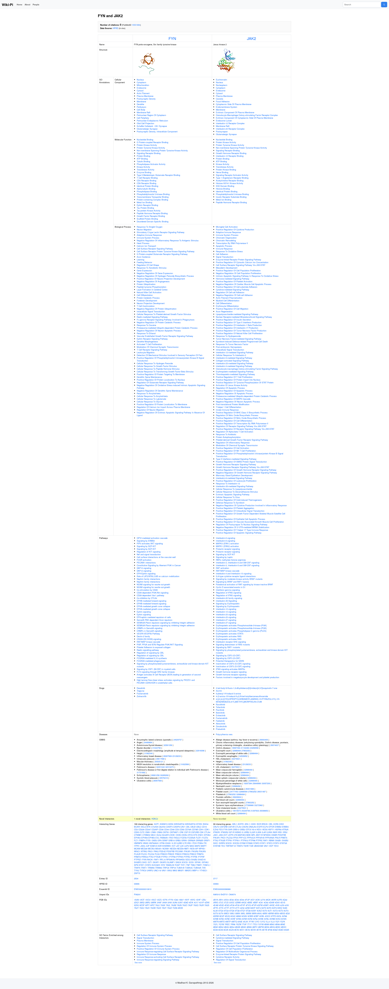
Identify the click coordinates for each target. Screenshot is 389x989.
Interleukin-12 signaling (226, 609)
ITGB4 (200, 843)
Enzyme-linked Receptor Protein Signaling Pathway (238, 259)
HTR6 (162, 843)
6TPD (273, 916)
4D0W (271, 902)
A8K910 (216, 894)
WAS (175, 870)
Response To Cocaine (146, 325)
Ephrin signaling (144, 611)
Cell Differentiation (145, 295)
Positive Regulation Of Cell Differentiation (234, 420)
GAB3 (154, 840)
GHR (230, 829)
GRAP (165, 840)
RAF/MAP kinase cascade (148, 641)
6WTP (228, 921)
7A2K (162, 905)
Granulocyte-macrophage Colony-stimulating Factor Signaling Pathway (247, 368)
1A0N (136, 899)
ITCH (194, 843)
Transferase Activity (145, 169)
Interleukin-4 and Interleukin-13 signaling (233, 573)
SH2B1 (278, 840)
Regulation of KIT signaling (148, 551)
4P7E (215, 907)
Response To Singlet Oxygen (149, 226)
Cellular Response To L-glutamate (151, 398)
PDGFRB (170, 851)
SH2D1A (202, 859)
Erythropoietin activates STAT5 (229, 633)
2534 (136, 878)
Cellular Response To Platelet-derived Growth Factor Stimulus (164, 314)
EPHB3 (151, 837)
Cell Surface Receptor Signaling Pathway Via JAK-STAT (240, 265)
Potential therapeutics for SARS (230, 660)
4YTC (221, 907)
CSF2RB (195, 832)
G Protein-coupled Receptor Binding (152, 142)
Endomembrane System (226, 106)
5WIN (254, 913)
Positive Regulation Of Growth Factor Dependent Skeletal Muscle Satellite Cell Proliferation (250, 515)
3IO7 (252, 899)
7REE (227, 924)
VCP (271, 845)
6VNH (244, 918)
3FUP (247, 899)
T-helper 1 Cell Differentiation (228, 407)
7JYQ (262, 921)
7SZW (238, 924)
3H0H (164, 902)
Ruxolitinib (220, 704)
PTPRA (179, 856)
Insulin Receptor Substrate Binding (231, 196)
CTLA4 (207, 832)
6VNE (227, 918)
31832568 (184, 764)
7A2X (158, 907)
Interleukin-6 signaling (225, 538)
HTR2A (285, 829)
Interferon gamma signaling (228, 589)
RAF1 (156, 859)
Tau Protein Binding (145, 207)
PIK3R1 (187, 851)
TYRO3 (143, 870)
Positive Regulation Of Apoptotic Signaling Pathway (239, 532)
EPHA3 (207, 834)
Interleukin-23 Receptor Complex (230, 128)
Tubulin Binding (143, 161)
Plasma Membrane (145, 96)
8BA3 (226, 927)
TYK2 (136, 870)
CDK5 (136, 832)
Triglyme (140, 690)
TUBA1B (180, 867)
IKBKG (238, 832)
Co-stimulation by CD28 (147, 589)
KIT (173, 845)
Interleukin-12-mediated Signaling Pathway (234, 352)
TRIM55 (151, 867)
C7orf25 (154, 826)
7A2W (153, 907)
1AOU (147, 899)
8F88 (270, 929)
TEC (223, 845)
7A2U (141, 907)
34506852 (243, 756)
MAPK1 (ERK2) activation (227, 546)
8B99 (277, 924)
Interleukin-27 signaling (226, 619)
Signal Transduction (224, 256)
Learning (140, 259)
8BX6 (266, 927)
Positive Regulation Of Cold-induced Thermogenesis (239, 499)
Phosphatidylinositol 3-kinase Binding (153, 194)
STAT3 (148, 865)
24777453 (234, 791)
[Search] (384, 4)
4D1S (282, 902)
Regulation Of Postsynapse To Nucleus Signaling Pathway (241, 524)
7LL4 (267, 921)
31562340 (148, 753)
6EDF (142, 905)
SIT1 (150, 862)
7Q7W (221, 924)
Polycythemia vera (224, 734)
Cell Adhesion (222, 254)
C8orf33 (162, 826)
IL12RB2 (245, 832)
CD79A (188, 829)
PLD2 (157, 854)
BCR (259, 824)
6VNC (221, 918)
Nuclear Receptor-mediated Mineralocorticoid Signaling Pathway (244, 316)
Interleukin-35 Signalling (226, 600)
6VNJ (255, 918)
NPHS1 (202, 848)
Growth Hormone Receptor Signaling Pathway (236, 464)
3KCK (268, 899)
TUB (251, 845)
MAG (192, 845)
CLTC (142, 832)
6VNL (266, 918)
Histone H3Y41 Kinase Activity (229, 183)
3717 (215, 878)
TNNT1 (199, 865)
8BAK (243, 927)
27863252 (245, 750)
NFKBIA (267, 834)
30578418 (163, 777)
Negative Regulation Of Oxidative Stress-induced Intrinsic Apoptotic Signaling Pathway (171, 386)
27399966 (249, 805)
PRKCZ (193, 854)
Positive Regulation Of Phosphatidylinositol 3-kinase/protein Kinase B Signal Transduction (170, 359)
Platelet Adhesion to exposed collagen (153, 647)
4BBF (255, 902)
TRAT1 (144, 867)
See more (138, 962)
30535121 (159, 761)
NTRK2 (144, 851)
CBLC (198, 826)
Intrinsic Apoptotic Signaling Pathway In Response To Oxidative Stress (247, 275)
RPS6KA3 (170, 859)
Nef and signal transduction (149, 554)
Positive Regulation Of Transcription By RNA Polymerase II (242, 423)
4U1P (201, 902)
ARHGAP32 (179, 824)
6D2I (288, 913)
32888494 (236, 750)
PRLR (277, 837)
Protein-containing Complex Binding (152, 199)
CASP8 (176, 826)
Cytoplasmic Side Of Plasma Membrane (233, 104)
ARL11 (248, 824)
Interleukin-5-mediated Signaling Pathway (234, 357)
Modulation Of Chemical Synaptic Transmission (158, 346)
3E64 (242, 899)
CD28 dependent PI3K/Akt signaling (152, 592)
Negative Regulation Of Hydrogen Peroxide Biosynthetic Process (165, 275)
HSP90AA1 (154, 843)
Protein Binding (143, 155)
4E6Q (226, 905)
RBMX (272, 840)
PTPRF (201, 856)
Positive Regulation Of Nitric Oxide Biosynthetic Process (241, 418)
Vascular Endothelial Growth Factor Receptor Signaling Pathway (165, 336)
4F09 (237, 905)
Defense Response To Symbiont (230, 502)
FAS (171, 837)
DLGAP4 (166, 834)
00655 (136, 883)
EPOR (271, 826)
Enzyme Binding (144, 172)
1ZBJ (203, 899)
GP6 (160, 840)
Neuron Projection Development (151, 303)
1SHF (198, 899)
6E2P (221, 916)
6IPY (147, 905)
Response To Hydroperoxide (228, 336)
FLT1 (136, 840)
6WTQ (234, 921)
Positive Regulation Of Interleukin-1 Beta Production (239, 325)
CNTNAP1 (174, 832)
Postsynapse (221, 131)
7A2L (168, 905)
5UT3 (280, 910)
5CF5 (263, 907)
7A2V (147, 907)
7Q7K (282, 921)
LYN (235, 834)
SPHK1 (198, 862)
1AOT (142, 899)
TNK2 (193, 865)
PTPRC (187, 856)
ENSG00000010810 (142, 889)
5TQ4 (226, 910)
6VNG (238, 918)
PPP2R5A (269, 837)
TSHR (246, 845)
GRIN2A (191, 840)
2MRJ (147, 902)
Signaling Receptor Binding (148, 153)
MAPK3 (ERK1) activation (227, 543)
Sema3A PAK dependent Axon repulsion (154, 619)
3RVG (215, 902)
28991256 (155, 775)
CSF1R (187, 832)
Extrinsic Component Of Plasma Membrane (235, 112)
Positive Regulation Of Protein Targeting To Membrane (161, 374)
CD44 (166, 829)
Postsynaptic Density (146, 98)
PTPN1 (229, 840)
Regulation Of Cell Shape (148, 265)
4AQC (244, 902)
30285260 (164, 775)
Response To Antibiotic (226, 434)
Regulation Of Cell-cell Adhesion (230, 292)
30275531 (236, 758)
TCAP (177, 865)
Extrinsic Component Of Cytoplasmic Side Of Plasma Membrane (244, 117)
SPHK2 (205, 862)
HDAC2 (154, 818)
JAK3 (221, 834)
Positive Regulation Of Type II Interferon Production (238, 322)
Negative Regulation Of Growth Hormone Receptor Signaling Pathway (246, 472)
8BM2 (249, 927)
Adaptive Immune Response (149, 235)
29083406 (263, 739)
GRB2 (178, 840)
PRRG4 (144, 856)
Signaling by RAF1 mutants (228, 647)
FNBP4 (142, 840)
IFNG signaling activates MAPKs (230, 669)
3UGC (231, 902)
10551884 (136, 25)
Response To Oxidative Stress (229, 251)
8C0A (226, 929)
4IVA (277, 905)
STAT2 (270, 843)
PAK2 (156, 851)
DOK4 (184, 834)
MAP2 (197, 845)
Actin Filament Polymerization (229, 297)
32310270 (169, 766)
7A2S (206, 905)
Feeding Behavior (144, 262)
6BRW (271, 913)
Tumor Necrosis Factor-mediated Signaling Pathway (238, 338)
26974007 (274, 745)
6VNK (260, 918)
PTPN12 (244, 840)
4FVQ (248, 905)
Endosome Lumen (224, 120)
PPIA (235, 837)
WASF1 (181, 870)
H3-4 (254, 829)
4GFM (260, 905)
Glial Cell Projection (145, 123)
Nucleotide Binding (145, 139)
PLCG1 (144, 854)
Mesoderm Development (226, 267)
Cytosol (140, 90)
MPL (253, 834)
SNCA (178, 862)
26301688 (249, 788)
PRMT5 (284, 837)
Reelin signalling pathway (148, 650)
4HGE (272, 905)
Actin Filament (143, 93)
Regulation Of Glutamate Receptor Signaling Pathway (160, 382)
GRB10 (171, 840)
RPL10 (163, 859)
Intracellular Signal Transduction (151, 311)
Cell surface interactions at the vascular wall (156, 557)
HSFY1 (271, 829)
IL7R (184, 843)
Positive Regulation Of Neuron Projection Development (161, 278)
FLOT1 (199, 837)
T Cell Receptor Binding (147, 177)
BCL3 (143, 826)
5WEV (226, 913)
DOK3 (178, 834)
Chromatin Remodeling (226, 240)
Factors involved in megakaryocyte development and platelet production (247, 677)
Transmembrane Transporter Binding (153, 196)
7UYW (261, 924)
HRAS (145, 843)
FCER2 (183, 837)
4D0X (277, 902)
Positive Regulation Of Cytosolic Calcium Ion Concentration (242, 262)
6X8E (240, 921)
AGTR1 (241, 824)
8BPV (255, 927)
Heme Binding (222, 172)
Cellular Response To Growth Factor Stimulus (157, 366)
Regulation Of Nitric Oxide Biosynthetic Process (237, 415)
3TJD (226, 902)
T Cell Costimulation (146, 306)
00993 (216, 883)
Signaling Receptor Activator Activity (232, 175)
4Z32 (242, 907)
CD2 (136, 829)
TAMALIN (170, 865)
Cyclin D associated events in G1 (230, 587)
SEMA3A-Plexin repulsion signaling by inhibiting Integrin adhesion (166, 622)
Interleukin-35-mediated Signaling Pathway (234, 486)
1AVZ (153, 899)
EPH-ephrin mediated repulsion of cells (154, 617)
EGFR (260, 826)
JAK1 (215, 834)
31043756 (156, 747)
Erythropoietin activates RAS (228, 636)
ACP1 (156, 824)
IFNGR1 (216, 832)
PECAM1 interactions (146, 562)
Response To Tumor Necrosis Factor (232, 344)
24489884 (148, 742)
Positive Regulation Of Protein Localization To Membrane (162, 404)
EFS (195, 834)
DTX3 (190, 834)
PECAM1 (179, 851)
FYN (172, 38)
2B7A (215, 899)
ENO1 (200, 834)
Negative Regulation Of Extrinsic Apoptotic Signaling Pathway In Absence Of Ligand (171, 414)
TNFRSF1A (231, 845)
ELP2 (265, 826)
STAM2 (249, 843)
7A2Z (169, 907)
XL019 (219, 690)
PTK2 (151, 856)
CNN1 (153, 832)
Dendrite (140, 104)
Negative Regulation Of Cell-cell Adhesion (234, 295)
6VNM (272, 918)
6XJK (245, 921)
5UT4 (286, 910)
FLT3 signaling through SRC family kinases (156, 671)
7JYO (256, 921)
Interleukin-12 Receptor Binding (229, 155)
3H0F (159, 902)
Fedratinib (220, 720)
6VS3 (278, 918)
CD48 (172, 829)
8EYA (259, 929)
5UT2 (275, 910)
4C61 (261, 902)
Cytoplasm (141, 82)
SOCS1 (185, 862)
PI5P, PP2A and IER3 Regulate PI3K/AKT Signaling (160, 644)
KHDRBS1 (167, 845)
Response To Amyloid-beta (148, 393)
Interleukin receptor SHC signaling (231, 641)
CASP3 (169, 826)
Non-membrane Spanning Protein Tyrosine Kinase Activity (162, 150)
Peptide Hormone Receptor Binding (152, 213)
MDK (248, 834)
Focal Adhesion (223, 101)
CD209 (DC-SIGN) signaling (149, 639)
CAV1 (182, 826)
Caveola (219, 98)
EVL (157, 837)
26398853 (264, 810)
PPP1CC (242, 837)
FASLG (177, 837)
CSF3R (231, 826)
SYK (163, 865)
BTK (149, 826)
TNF (188, 865)
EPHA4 (137, 837)
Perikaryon (141, 106)
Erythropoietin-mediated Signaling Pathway (235, 371)
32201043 (160, 766)
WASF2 (188, 870)
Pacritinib (220, 709)
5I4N (285, 907)
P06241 (137, 894)
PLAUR (137, 854)
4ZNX (207, 902)
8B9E (282, 924)
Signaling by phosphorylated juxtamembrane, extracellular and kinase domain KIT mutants (172, 665)
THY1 (183, 865)
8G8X (286, 929)
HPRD (115, 28)
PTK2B (157, 856)
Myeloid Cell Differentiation (227, 300)
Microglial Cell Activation (227, 226)
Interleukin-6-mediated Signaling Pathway (234, 478)
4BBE (249, 902)
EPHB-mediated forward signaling (151, 600)
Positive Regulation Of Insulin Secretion (233, 319)
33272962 (258, 805)
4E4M (215, 905)
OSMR (274, 834)
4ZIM (247, 907)
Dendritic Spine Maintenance (149, 377)
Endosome (141, 87)
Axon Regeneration (224, 311)
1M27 (181, 899)
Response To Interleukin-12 (228, 483)
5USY (253, 910)
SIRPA (222, 843)
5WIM (248, 913)
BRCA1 (265, 824)
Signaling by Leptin (224, 557)
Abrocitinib (220, 723)
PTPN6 (252, 840)
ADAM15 (164, 824)
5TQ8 (248, 910)
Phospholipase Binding (147, 191)
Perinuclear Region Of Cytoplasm (151, 115)
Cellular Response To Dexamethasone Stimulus (237, 491)
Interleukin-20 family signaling (229, 598)
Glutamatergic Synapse (147, 128)
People (36, 4)
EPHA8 (144, 837)
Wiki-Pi (7, 4)
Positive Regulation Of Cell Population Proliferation (238, 270)
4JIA (287, 905)
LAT (177, 845)
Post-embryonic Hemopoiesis (229, 346)
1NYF (186, 899)
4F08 (232, 905)
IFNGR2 (224, 832)
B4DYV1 (224, 894)
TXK (204, 867)
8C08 (215, 929)
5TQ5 (231, 910)
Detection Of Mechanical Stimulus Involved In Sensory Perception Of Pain (169, 355)
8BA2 (221, 927)
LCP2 (186, 845)
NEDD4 (173, 848)
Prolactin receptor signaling (228, 548)
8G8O (281, 929)
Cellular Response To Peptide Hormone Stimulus (158, 368)
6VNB (215, 918)
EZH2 (215, 829)
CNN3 (159, 832)
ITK (205, 843)
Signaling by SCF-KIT (146, 546)
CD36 (161, 829)
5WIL (243, 913)
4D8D (185, 902)
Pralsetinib (220, 729)
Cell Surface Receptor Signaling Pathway (155, 248)
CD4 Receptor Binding (146, 180)
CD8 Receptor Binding (146, 183)
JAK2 (251, 38)
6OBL (261, 916)
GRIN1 (184, 840)
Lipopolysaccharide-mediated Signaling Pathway (237, 314)
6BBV (265, 913)
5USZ (259, 910)
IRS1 (189, 843)
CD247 (148, 829)
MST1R (259, 834)
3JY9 (262, 899)
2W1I (221, 899)
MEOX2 (151, 848)
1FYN (170, 899)
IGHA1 (168, 843)
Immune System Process (148, 237)
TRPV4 (173, 867)
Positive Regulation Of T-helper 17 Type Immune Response (242, 529)
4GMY (266, 905)
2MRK (153, 902)
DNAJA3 (252, 826)
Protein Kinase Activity (147, 145)
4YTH (232, 907)
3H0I (170, 902)
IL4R (264, 832)
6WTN (216, 921)
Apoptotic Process (224, 245)
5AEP (252, 907)
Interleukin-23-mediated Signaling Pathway (234, 363)
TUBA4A (197, 867)
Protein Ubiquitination (146, 284)
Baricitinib (220, 712)
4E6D (221, 905)
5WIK (237, 913)
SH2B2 (194, 859)
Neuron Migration (144, 229)
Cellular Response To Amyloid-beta (152, 396)
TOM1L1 (206, 865)
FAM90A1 (164, 837)
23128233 (176, 756)
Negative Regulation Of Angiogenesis (153, 281)
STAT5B (216, 845)
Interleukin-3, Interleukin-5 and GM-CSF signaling (237, 562)
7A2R (201, 905)
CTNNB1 (138, 834)
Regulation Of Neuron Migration (150, 409)
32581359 (168, 745)
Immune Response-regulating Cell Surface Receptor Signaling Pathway (168, 951)
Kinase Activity (143, 166)
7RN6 (232, 924)
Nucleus (140, 79)
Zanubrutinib (221, 726)
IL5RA (269, 832)
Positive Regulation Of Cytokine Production (235, 229)
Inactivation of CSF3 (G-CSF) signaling (233, 663)
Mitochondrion (143, 85)
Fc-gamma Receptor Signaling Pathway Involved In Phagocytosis (165, 319)
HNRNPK (138, 843)
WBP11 (195, 870)
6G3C (233, 916)
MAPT (204, 845)
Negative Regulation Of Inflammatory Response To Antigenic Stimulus (168, 240)
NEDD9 (180, 848)
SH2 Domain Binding (225, 186)
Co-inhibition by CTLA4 (147, 598)
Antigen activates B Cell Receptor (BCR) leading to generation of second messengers (169, 676)
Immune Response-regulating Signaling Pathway (158, 959)
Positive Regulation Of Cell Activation (232, 448)
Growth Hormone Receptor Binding (231, 153)
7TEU (254, 924)
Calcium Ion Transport (146, 245)
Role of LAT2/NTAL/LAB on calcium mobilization (158, 576)
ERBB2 (278, 826)
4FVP (242, 905)
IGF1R (231, 832)
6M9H (238, 916)
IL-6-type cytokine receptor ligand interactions (236, 576)
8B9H (215, 927)
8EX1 (242, 929)
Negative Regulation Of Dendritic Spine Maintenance (160, 390)
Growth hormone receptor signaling (231, 671)
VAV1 (164, 870)
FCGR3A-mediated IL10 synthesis (152, 658)
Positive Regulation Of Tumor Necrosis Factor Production (241, 330)
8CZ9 (231, 929)
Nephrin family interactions (148, 578)
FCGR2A (191, 837)
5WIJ (232, 913)
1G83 (176, 899)
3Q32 (284, 899)
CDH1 (201, 829)
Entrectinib (220, 715)
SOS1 (191, 862)
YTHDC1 (203, 870)
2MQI (142, 902)
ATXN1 (199, 824)
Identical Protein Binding (147, 186)
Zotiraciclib (141, 696)
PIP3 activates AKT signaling (150, 543)
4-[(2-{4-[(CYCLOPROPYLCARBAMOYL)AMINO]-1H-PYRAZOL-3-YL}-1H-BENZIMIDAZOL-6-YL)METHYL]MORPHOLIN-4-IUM (248, 700)
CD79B (195, 829)
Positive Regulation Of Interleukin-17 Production (237, 327)
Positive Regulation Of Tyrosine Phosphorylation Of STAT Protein (245, 382)
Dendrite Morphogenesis (147, 341)
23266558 (254, 747)
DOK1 (173, 834)
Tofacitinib (220, 707)
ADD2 (170, 824)
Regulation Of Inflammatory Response (233, 442)
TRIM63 (158, 867)
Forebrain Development (147, 300)
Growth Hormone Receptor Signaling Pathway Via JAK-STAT (242, 467)
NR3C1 (137, 851)
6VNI (250, 918)
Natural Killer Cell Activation (149, 292)
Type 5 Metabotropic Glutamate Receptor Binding (158, 175)
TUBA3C (189, 867)
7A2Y (164, 907)
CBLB (193, 826)
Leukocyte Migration (146, 352)
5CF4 (258, 907)
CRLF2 (216, 826)
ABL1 (234, 824)
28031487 (261, 791)
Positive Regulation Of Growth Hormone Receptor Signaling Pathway (246, 469)
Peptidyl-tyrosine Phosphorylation (151, 286)
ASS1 (253, 824)
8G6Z (275, 929)
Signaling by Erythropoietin (227, 603)
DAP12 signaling (144, 568)
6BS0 (276, 913)
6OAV (244, 916)
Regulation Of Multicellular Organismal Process (237, 951)
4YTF (226, 907)
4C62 (266, 902)
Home (19, 4)
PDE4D (162, 851)
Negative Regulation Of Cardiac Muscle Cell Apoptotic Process (243, 284)
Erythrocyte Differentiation (227, 306)
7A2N (179, 905)
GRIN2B (199, 840)
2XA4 (226, 899)
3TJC (221, 902)
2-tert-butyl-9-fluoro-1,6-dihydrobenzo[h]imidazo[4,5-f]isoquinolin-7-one (246, 688)
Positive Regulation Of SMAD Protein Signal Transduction (241, 461)
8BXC (277, 927)
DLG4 (159, 834)
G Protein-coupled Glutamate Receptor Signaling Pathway (162, 254)
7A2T (136, 907)
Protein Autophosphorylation (228, 437)
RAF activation (222, 568)
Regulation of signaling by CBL (150, 652)
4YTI (237, 907)
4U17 (196, 902)
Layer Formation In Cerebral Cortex (152, 289)
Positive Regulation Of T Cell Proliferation (234, 377)
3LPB (279, 899)
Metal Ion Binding (144, 202)
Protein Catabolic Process (148, 297)
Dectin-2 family (143, 636)
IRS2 (285, 832)
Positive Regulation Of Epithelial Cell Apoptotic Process (240, 519)
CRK (181, 832)
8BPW (261, 927)
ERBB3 (285, 826)
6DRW (216, 916)
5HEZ (279, 907)
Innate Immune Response (227, 409)
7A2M (173, 905)
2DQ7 (136, 902)
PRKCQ (185, 854)
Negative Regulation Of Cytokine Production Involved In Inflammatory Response (251, 505)
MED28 (144, 848)
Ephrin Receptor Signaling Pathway (152, 338)
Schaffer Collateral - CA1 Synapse (152, 126)
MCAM (137, 848)
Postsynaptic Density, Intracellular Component (157, 131)
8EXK (253, 929)
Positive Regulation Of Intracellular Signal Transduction (240, 510)
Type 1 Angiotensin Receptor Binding (232, 177)
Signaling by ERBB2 (146, 540)
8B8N (266, 924)
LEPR (230, 834)
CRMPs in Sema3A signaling (149, 628)
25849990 (257, 783)
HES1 (259, 829)
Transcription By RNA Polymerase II (232, 243)
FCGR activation (144, 559)
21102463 (245, 747)
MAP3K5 (242, 834)
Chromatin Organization (226, 237)
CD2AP (154, 829)
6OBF (256, 916)
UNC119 (157, 870)
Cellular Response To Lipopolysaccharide (234, 489)
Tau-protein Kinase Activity (148, 210)
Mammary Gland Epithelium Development (234, 475)
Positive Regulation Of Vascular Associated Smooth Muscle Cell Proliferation (250, 521)
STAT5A (283, 843)
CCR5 (275, 824)
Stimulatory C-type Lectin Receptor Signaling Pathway (160, 232)
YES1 (276, 845)
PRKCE (171, 854)
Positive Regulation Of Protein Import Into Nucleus (238, 379)
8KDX (180, 907)
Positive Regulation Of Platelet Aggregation (235, 508)
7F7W (251, 921)
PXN (144, 859)
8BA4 (232, 927)
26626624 (237, 797)
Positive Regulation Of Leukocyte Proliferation (236, 480)
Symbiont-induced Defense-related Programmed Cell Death (242, 341)
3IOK (257, 899)
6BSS (282, 913)
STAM (243, 843)
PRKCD (163, 854)
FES (221, 829)
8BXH (283, 927)
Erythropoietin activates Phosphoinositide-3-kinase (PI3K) (241, 625)
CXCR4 (245, 826)
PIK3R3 (202, 851)
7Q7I (277, 921)
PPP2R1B (260, 837)
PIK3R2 (194, 851)
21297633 (255, 810)
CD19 (204, 826)
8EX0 (236, 929)
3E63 (236, 899)
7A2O (184, 905)
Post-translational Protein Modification (232, 404)
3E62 (231, 899)
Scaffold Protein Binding (147, 218)
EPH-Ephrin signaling (146, 573)
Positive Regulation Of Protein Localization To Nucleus (161, 379)
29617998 (160, 758)
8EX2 (247, 929)
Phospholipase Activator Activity (151, 164)
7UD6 (174, 907)
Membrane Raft (143, 112)
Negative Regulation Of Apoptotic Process (234, 393)
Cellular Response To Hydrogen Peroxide (155, 363)
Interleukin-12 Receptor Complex (230, 123)
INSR (275, 832)
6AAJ (259, 913)
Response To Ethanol (146, 333)
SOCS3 (236, 843)
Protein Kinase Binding (226, 169)
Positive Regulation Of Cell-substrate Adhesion (236, 286)
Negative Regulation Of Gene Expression (155, 273)
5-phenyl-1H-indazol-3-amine (228, 693)
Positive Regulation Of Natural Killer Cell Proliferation (239, 333)
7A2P (190, 905)
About (27, 4)
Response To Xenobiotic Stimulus (152, 267)
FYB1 (148, 840)
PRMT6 (200, 854)
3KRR (273, 899)
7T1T (249, 924)
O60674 (232, 894)
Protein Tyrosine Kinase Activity (151, 147)
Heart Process (143, 243)
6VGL (279, 916)
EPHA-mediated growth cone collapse (153, 606)
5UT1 (270, 910)
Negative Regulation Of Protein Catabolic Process (159, 322)
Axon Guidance (143, 256)
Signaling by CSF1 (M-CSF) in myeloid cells (156, 669)
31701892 (141, 772)
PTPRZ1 (138, 859)
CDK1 (207, 829)
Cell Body (141, 109)
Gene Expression (144, 270)
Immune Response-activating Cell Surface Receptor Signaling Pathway (168, 956)
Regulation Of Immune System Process (154, 946)
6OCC (267, 916)
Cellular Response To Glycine (150, 401)
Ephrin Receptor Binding (147, 205)
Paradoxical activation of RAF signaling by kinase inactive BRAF (244, 584)
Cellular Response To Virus (228, 497)
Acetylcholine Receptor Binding (229, 180)
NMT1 (186, 848)
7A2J (157, 905)
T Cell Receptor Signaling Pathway (152, 349)
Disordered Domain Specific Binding (152, 221)
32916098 (200, 750)
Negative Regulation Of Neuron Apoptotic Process (159, 330)
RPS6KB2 (180, 859)
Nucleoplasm (221, 85)
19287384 (247, 783)
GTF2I (248, 829)
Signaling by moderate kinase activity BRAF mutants (239, 578)
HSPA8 (278, 829)
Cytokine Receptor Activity (227, 956)
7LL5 (272, 921)
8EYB (264, 929)
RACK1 (150, 859)
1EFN (164, 899)
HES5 (264, 829)
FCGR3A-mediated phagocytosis (151, 660)
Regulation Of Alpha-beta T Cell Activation (234, 431)
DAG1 (153, 834)
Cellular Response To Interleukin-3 (231, 355)
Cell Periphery (143, 117)
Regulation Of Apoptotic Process (230, 387)
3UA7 (180, 902)
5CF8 (274, 907)
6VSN (283, 918)
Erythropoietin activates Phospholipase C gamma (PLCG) (241, 630)
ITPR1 (137, 845)
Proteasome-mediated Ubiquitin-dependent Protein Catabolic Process (167, 327)
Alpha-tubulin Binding (146, 188)
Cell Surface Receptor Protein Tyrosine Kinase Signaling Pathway (165, 251)
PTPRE (194, 856)
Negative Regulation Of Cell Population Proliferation (238, 273)
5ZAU (136, 905)
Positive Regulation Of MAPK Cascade (233, 398)
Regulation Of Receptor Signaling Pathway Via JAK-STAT (241, 426)
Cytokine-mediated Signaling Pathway (232, 289)
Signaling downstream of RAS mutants (233, 644)
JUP (148, 845)
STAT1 (142, 865)
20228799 (245, 810)
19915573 (236, 810)
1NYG (192, 899)
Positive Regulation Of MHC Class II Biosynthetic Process (242, 412)
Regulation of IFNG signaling (228, 592)
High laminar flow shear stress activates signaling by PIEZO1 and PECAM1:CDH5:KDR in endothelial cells (166, 681)
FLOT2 (205, 837)
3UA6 (174, 902)
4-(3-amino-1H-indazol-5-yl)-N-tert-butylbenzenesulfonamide (242, 696)
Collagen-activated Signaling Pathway (232, 360)
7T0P (244, 924)
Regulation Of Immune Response (151, 954)
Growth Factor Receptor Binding (151, 216)
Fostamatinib (142, 693)
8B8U (272, 924)
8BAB (237, 927)
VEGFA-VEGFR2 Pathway (148, 633)
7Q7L (215, 924)
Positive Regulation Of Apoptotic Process (234, 390)
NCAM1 (165, 848)
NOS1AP (194, 848)
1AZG (159, 899)
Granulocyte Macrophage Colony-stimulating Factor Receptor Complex (247, 115)
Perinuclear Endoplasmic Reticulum (152, 120)
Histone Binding (223, 188)
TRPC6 (166, 867)
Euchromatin (221, 79)
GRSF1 (207, 840)
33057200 (266, 783)
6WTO (222, 921)
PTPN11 (165, 856)
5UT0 (264, 910)
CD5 (177, 829)
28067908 (167, 756)
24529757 (177, 739)
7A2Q (195, 905)
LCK (182, 845)
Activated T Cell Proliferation (149, 344)
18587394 (236, 747)
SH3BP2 (138, 862)
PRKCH (178, 854)
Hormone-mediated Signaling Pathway (232, 278)
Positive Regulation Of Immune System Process (158, 948)
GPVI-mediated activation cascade (152, 538)
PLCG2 (151, 854)
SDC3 (188, 859)
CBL (188, 826)
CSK (202, 832)
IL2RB (179, 843)
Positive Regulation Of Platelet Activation (234, 281)
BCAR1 (137, 826)
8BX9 (272, 927)
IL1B (174, 843)
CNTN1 (166, 832)
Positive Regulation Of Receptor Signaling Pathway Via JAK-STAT (245, 428)
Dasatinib (141, 688)
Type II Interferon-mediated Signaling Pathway (236, 458)
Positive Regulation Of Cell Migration (232, 308)
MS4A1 (158, 848)
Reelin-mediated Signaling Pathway (152, 316)
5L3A (215, 910)
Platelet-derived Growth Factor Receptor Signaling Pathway (242, 439)
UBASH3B (258, 845)
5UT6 (221, 913)
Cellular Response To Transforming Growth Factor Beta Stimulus (165, 371)
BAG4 (205, 824)
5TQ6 (237, 910)
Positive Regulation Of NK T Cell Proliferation (236, 450)
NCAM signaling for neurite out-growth (153, 584)
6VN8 (284, 916)
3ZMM (238, 902)
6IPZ (152, 905)
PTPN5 (172, 856)
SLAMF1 (171, 862)
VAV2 (169, 870)
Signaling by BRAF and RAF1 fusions (232, 581)
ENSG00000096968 (222, 889)
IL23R (252, 832)
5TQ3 (220, 910)
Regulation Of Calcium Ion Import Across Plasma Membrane (163, 407)
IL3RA (258, 832)
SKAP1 (156, 862)
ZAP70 (137, 873)
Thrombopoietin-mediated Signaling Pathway (235, 374)
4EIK (191, 902)
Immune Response (224, 248)
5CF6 (269, 907)
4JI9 (282, 905)
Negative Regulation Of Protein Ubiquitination (156, 308)
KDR (160, 845)
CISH (281, 824)
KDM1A (153, 845)
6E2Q (227, 916)
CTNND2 (146, 834)
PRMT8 (137, 856)
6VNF (233, 918)
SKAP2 (163, 862)
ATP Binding (142, 158)
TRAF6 (137, 867)
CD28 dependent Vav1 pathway (150, 595)
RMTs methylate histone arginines (231, 559)
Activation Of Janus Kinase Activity (231, 385)
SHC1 (144, 862)
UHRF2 (150, 870)
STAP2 (256, 843)
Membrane (141, 101)
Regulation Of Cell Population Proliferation (234, 948)
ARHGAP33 (190, 824)
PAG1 (150, 851)
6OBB (250, 916)
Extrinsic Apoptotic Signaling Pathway (233, 494)
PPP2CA (251, 837)
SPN (136, 865)
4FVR (253, 905)
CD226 (141, 829)
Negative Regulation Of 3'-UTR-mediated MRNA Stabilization (242, 527)
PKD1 (223, 837)
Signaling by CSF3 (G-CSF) (228, 655)
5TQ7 (242, 910)
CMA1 (148, 832)
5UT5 (215, 913)
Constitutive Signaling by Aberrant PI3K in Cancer (159, 565)
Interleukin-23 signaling (226, 614)
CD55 (181, 829)
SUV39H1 (156, 865)
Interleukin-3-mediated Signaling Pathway (234, 366)
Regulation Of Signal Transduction (231, 959)
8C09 (220, 929)
